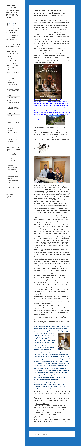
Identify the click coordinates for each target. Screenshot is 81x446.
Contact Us (10, 143)
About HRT (9, 126)
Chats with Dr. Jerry (10, 82)
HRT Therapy (9, 189)
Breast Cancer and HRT (13, 135)
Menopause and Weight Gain (13, 171)
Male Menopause (10, 194)
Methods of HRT (11, 128)
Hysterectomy (9, 178)
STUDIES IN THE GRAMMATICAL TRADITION (50, 409)
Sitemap (2, 438)
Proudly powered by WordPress (40, 434)
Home (1, 440)
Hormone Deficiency (12, 137)
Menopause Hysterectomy (11, 6)
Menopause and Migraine (12, 174)
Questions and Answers (13, 139)
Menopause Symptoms (12, 167)
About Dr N (10, 141)
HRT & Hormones (10, 192)
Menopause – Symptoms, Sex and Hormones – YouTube (47, 99)
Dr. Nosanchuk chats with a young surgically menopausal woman (13, 104)
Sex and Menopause (11, 158)
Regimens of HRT (11, 130)
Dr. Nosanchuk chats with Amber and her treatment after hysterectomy (13, 99)
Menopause (8, 163)
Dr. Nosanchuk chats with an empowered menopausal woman (13, 86)
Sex (7, 156)
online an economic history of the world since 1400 (57, 391)
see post (61, 398)
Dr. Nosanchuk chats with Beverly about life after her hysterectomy (13, 108)
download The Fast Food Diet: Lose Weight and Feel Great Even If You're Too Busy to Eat (51, 395)
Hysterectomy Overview (12, 180)
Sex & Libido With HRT (13, 132)
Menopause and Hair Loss (12, 176)
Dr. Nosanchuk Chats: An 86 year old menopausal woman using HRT (13, 90)
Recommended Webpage (42, 403)
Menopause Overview (11, 165)
